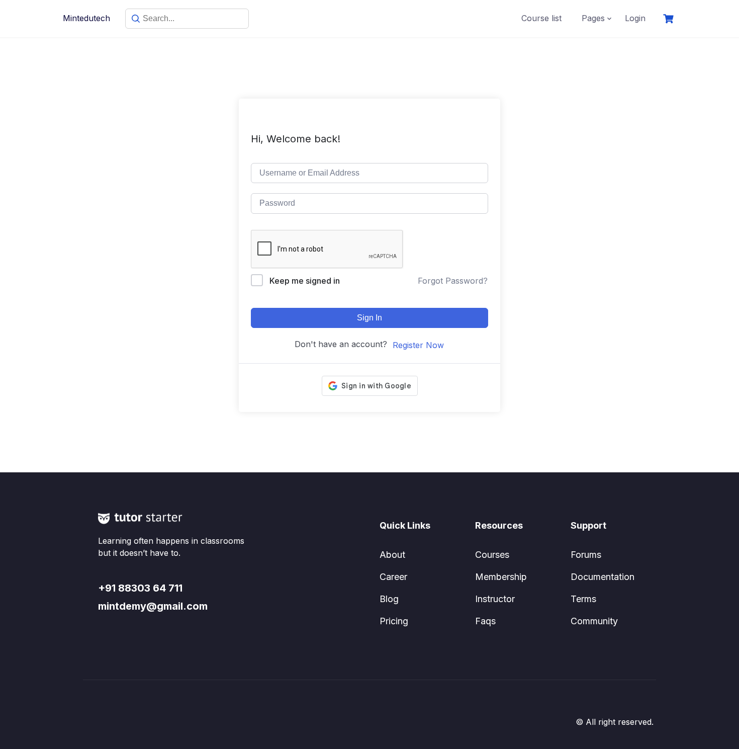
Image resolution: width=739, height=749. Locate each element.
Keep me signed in (304, 281)
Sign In (369, 317)
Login (635, 18)
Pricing (394, 621)
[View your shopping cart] (669, 19)
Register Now (418, 345)
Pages (593, 18)
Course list (541, 18)
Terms (583, 599)
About (392, 554)
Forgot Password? (453, 281)
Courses (492, 554)
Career (393, 576)
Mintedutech (86, 18)
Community (594, 621)
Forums (586, 554)
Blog (389, 599)
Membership (501, 576)
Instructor (495, 599)
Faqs (485, 621)
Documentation (602, 576)
